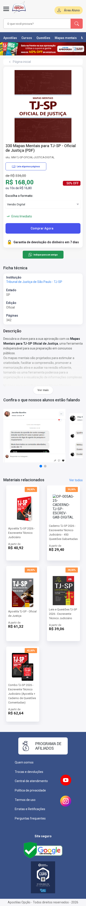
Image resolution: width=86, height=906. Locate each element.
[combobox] (37, 23)
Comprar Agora (42, 228)
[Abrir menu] (6, 11)
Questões (43, 38)
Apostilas (10, 38)
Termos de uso (25, 800)
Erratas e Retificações (30, 809)
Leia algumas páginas (28, 166)
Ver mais (43, 390)
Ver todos (76, 480)
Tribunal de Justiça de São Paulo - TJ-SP (34, 282)
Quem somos (24, 762)
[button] (40, 466)
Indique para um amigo (46, 255)
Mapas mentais (66, 38)
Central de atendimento (31, 781)
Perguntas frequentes (30, 818)
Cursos (26, 38)
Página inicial (22, 61)
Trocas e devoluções (29, 772)
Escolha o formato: (19, 195)
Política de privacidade (30, 790)
